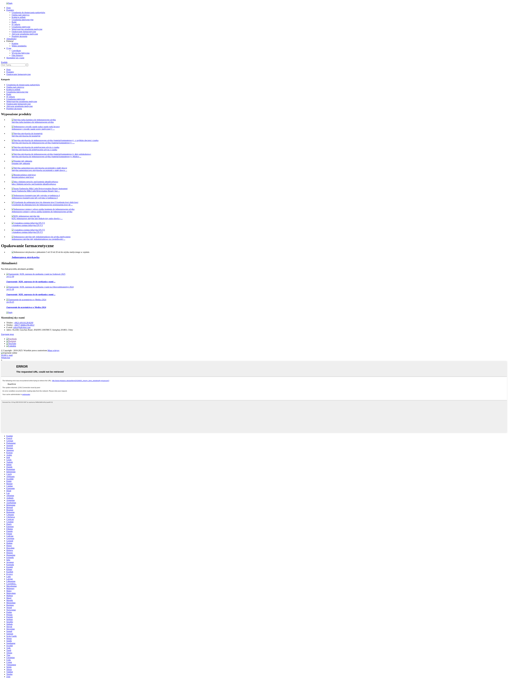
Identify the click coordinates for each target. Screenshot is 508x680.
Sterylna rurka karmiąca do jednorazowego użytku (33, 122)
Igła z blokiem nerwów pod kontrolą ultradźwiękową (34, 184)
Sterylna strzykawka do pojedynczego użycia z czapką (34, 150)
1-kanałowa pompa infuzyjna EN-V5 (27, 232)
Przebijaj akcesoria (19, 36)
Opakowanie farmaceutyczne (24, 31)
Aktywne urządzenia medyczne (25, 34)
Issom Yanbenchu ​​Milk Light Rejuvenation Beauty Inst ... (36, 191)
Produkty (10, 10)
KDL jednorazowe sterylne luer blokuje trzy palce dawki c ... (37, 218)
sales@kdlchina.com (22, 327)
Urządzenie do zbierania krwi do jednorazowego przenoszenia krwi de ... (42, 205)
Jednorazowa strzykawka (25, 257)
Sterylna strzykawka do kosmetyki (26, 136)
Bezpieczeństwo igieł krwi (23, 177)
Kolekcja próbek (19, 17)
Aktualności (11, 39)
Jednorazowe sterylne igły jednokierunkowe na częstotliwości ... (38, 239)
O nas (8, 48)
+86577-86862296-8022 (24, 325)
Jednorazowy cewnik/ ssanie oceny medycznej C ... (33, 129)
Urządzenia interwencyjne (22, 20)
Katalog (15, 43)
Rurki (14, 22)
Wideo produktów (19, 46)
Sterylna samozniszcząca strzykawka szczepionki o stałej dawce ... (39, 170)
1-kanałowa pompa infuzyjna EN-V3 (27, 225)
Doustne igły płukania (21, 163)
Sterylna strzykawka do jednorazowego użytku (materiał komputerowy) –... (43, 143)
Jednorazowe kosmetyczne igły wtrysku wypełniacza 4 (35, 198)
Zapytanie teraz (7, 334)
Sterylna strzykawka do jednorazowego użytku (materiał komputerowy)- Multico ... (46, 156)
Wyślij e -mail (7, 355)
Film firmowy (17, 55)
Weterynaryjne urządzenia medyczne (27, 29)
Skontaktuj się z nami (15, 58)
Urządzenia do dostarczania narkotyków (28, 12)
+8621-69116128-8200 (23, 323)
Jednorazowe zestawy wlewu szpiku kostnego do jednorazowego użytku (42, 211)
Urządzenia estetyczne (21, 27)
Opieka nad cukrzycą (20, 15)
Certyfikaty (16, 51)
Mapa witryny (53, 350)
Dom (8, 8)
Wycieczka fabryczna (21, 53)
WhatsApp (5, 357)
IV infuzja (16, 24)
